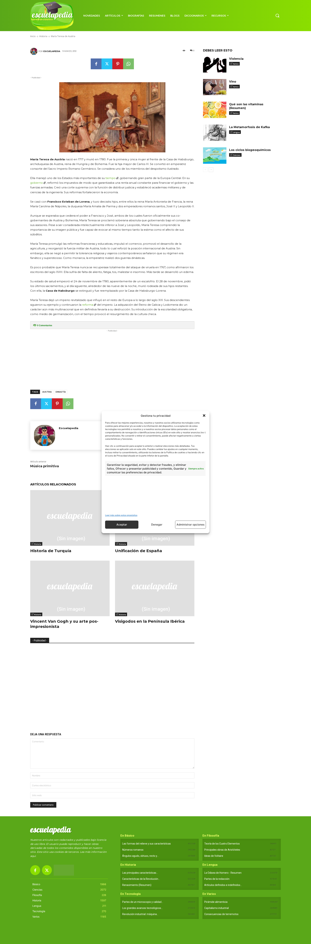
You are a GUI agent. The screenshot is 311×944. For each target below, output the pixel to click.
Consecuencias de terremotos (221, 914)
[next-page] (211, 169)
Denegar (156, 524)
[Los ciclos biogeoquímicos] (214, 155)
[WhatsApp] (128, 63)
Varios (236, 64)
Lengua (236, 132)
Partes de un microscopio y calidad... (142, 901)
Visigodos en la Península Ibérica (150, 621)
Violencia (236, 58)
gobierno (36, 182)
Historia (37, 544)
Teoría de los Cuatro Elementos (222, 843)
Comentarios (44, 325)
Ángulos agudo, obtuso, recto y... (140, 855)
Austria (47, 392)
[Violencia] (214, 64)
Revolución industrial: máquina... (140, 914)
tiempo (110, 178)
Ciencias (236, 155)
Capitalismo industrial (216, 908)
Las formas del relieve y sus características (146, 843)
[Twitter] (107, 63)
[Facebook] (96, 63)
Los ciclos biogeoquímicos (250, 150)
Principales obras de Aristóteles (222, 849)
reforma (87, 304)
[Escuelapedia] (34, 51)
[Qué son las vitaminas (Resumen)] (214, 110)
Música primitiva (44, 466)
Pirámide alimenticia (215, 901)
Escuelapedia (51, 51)
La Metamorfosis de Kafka (249, 127)
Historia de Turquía (50, 550)
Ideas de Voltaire (213, 855)
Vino (232, 81)
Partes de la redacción (216, 878)
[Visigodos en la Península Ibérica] (154, 588)
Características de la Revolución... (141, 878)
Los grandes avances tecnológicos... (142, 908)
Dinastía (61, 392)
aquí (33, 856)
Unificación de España (138, 550)
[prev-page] (205, 169)
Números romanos (132, 849)
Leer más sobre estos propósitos (121, 515)
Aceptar (121, 524)
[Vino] (214, 87)
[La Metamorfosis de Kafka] (214, 132)
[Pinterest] (117, 63)
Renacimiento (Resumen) (136, 885)
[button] (204, 415)
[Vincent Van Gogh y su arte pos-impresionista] (70, 588)
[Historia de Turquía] (70, 518)
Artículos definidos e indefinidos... (223, 885)
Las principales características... (140, 872)
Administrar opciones (190, 524)
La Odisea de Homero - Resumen (223, 872)
